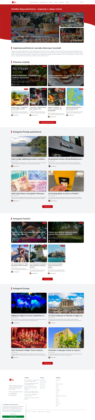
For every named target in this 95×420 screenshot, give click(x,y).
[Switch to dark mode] (83, 2)
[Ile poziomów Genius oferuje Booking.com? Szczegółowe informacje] (66, 146)
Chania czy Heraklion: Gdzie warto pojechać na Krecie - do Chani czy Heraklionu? (30, 388)
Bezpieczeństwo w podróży (61, 395)
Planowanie (58, 403)
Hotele (57, 405)
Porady (57, 393)
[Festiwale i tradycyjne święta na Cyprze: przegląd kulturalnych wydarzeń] (66, 337)
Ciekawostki (61, 2)
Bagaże (57, 399)
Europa (55, 2)
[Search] (80, 2)
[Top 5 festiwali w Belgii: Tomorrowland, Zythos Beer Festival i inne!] (29, 337)
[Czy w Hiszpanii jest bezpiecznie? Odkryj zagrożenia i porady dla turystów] (38, 253)
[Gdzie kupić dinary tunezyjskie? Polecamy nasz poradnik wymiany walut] (29, 181)
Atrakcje (67, 2)
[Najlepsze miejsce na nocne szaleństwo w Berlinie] (29, 303)
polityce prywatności (17, 411)
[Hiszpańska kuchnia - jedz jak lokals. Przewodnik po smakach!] (35, 27)
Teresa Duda (53, 240)
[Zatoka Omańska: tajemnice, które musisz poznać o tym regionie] (56, 253)
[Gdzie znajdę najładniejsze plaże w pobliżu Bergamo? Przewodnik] (29, 146)
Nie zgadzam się (13, 413)
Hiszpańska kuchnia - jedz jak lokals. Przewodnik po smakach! (31, 36)
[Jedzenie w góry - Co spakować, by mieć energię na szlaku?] (20, 97)
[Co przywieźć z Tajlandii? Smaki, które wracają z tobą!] (38, 97)
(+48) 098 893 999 (13, 393)
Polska (57, 397)
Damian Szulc (53, 84)
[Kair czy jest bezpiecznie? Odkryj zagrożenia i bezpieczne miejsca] (20, 253)
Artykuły (26, 377)
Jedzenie (57, 401)
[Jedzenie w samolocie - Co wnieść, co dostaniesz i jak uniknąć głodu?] (56, 97)
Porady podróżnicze (43, 2)
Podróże (51, 2)
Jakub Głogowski (54, 200)
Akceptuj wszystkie (13, 416)
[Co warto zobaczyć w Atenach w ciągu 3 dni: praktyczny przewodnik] (66, 303)
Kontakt (29, 411)
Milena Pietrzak (16, 166)
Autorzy (42, 377)
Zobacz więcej (47, 206)
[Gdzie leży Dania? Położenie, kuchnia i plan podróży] (75, 97)
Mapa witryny (48, 411)
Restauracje (58, 380)
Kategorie (58, 377)
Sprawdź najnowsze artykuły (47, 122)
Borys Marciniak (16, 84)
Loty (56, 382)
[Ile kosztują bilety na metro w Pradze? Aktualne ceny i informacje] (66, 181)
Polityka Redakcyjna (41, 411)
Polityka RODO (34, 411)
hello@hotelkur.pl (13, 395)
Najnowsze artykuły (34, 2)
